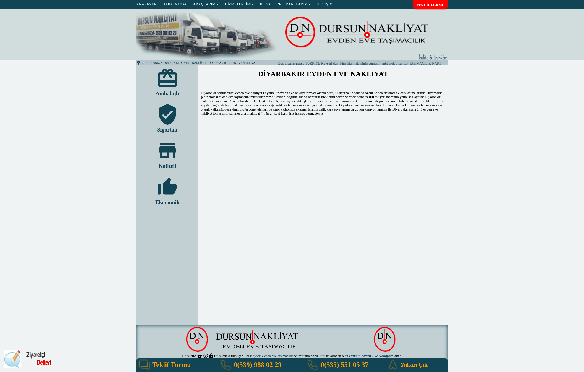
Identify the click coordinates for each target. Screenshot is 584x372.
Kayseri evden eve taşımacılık (271, 356)
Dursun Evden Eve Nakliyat (370, 356)
